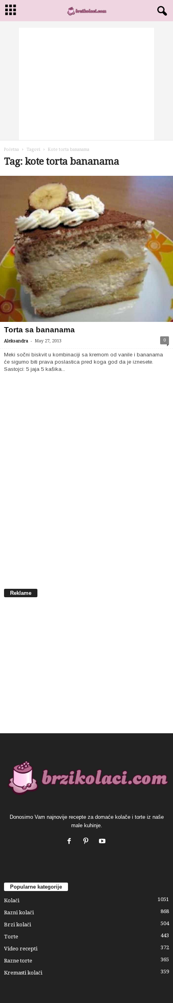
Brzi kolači (17, 925)
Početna (11, 149)
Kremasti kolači (23, 973)
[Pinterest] (87, 842)
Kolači (11, 900)
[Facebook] (71, 842)
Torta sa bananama (39, 330)
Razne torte (18, 961)
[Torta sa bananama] (86, 249)
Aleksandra (16, 341)
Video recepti (20, 949)
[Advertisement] (86, 84)
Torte (11, 937)
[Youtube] (103, 842)
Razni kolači (19, 912)
